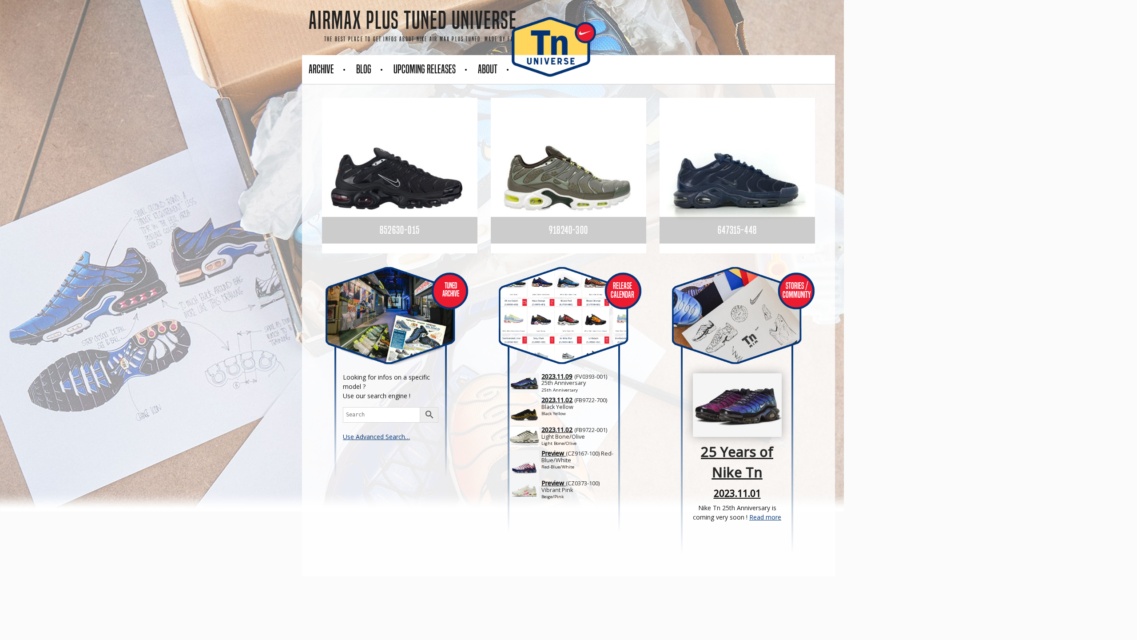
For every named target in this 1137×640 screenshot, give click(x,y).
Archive (321, 69)
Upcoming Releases (425, 69)
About (487, 69)
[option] (399, 175)
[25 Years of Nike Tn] (55, 384)
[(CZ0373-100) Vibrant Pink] (564, 491)
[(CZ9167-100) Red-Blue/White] (564, 461)
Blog (363, 69)
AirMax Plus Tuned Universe (413, 20)
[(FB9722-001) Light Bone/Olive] (564, 438)
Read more (765, 517)
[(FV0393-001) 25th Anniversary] (564, 384)
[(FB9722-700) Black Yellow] (564, 408)
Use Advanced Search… (376, 436)
